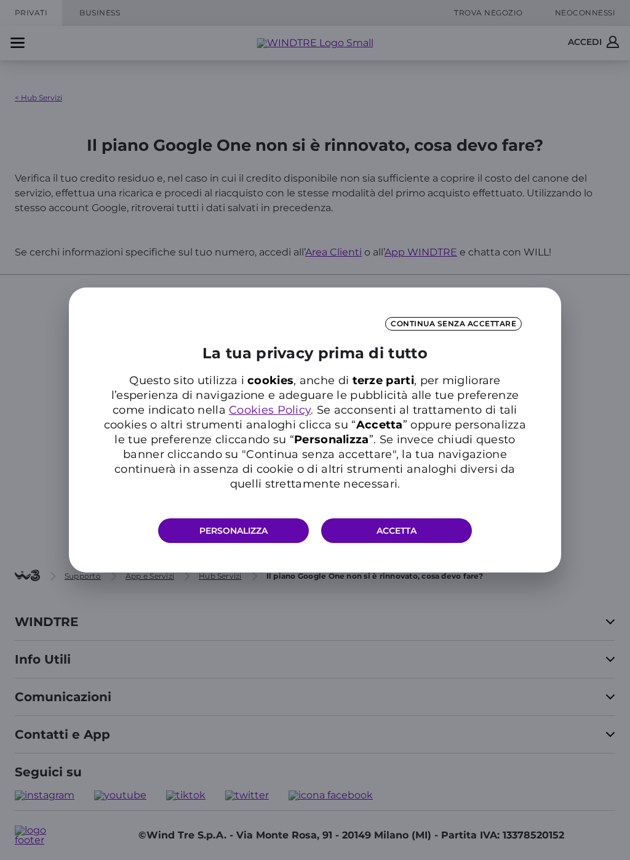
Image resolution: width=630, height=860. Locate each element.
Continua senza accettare (453, 323)
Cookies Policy (270, 410)
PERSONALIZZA (233, 530)
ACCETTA (397, 530)
